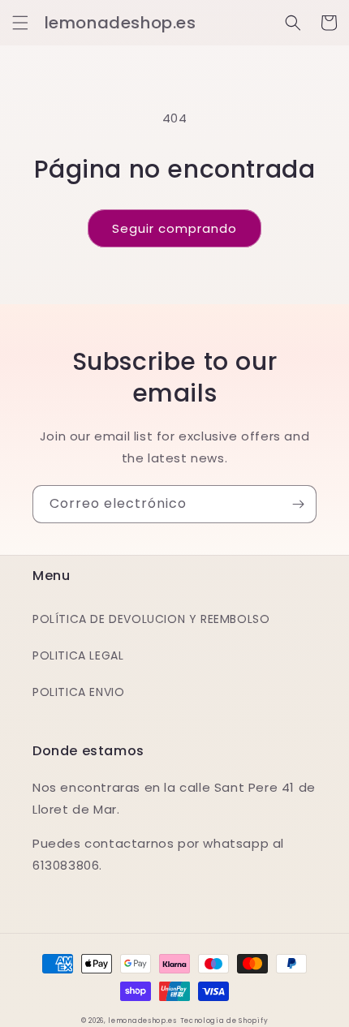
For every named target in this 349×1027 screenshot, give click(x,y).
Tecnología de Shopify (224, 1020)
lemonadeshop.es (142, 1020)
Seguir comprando (174, 228)
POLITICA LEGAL (77, 655)
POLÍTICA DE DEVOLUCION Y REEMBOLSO (150, 619)
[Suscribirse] (298, 504)
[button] (20, 23)
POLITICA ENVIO (78, 692)
